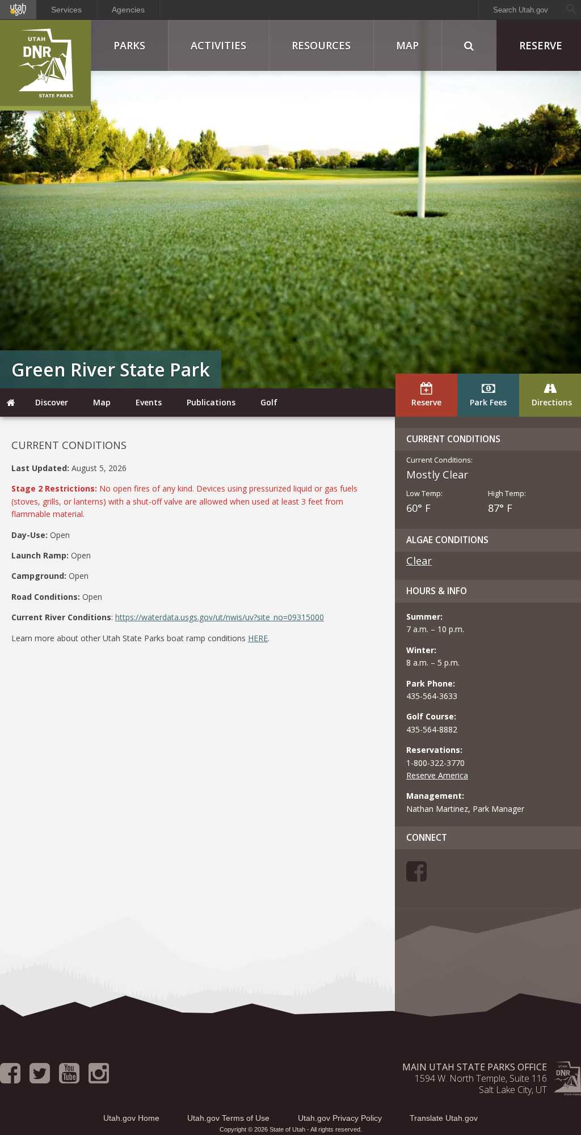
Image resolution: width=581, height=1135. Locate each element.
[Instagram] (99, 1078)
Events (149, 402)
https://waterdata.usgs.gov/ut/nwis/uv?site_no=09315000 (219, 617)
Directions (552, 402)
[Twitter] (40, 1078)
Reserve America (437, 775)
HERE (258, 638)
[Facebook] (416, 876)
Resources (321, 45)
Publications (211, 402)
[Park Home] (11, 402)
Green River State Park (110, 369)
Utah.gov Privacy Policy (340, 1118)
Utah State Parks (45, 65)
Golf (268, 402)
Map (407, 45)
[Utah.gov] (18, 9)
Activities (218, 45)
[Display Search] (468, 45)
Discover (51, 402)
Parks (129, 45)
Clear (419, 561)
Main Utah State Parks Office (474, 1067)
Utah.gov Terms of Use (228, 1118)
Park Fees (488, 402)
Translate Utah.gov (444, 1118)
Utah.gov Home (131, 1118)
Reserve (426, 402)
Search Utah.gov (520, 10)
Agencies (128, 9)
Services (66, 9)
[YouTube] (69, 1078)
